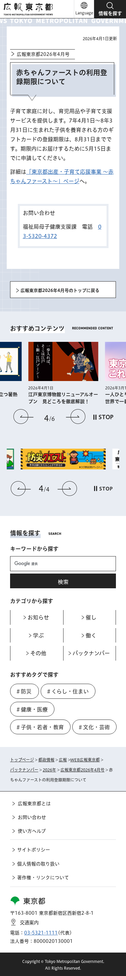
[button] (110, 9)
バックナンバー (24, 770)
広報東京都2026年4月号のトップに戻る (59, 290)
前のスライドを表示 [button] (23, 416)
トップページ (22, 760)
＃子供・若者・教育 (39, 727)
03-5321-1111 (41, 932)
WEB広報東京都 (85, 760)
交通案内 (29, 922)
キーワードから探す (34, 548)
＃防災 (23, 691)
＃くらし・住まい (67, 691)
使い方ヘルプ (32, 831)
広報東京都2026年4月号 (43, 54)
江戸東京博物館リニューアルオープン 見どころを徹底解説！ (63, 398)
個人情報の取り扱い (38, 863)
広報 (63, 760)
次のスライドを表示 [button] (75, 416)
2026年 (49, 770)
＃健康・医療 (31, 709)
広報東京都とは (34, 803)
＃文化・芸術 (94, 727)
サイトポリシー (33, 849)
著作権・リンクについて (43, 877)
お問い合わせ (32, 817)
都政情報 (46, 760)
